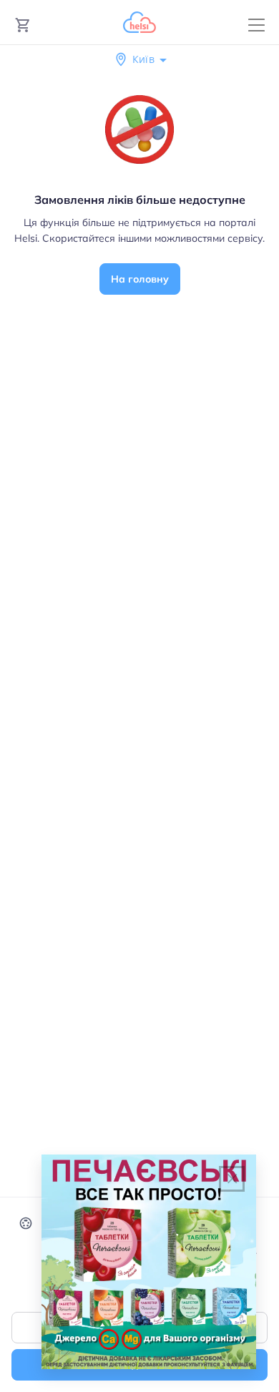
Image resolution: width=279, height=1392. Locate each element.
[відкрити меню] (256, 25)
